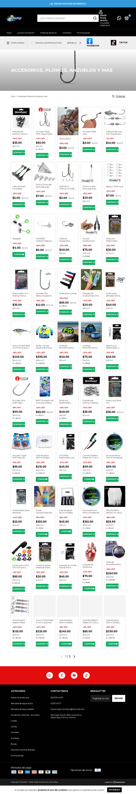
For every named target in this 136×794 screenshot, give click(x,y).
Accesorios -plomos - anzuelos (25, 715)
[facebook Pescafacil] (62, 675)
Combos (15, 738)
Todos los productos (48, 43)
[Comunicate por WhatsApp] (119, 19)
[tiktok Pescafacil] (86, 675)
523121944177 (57, 697)
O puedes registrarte (105, 24)
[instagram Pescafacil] (49, 675)
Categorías (17, 43)
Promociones (83, 32)
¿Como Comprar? (26, 32)
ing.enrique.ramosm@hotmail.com (68, 709)
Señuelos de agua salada (22, 709)
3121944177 (56, 703)
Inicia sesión (103, 19)
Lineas (14, 720)
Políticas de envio (48, 32)
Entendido (114, 790)
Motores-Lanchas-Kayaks (23, 749)
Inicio (9, 32)
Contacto (66, 32)
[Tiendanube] (114, 782)
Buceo (14, 744)
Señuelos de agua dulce (22, 703)
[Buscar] (95, 18)
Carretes (15, 732)
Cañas (14, 726)
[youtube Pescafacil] (74, 675)
